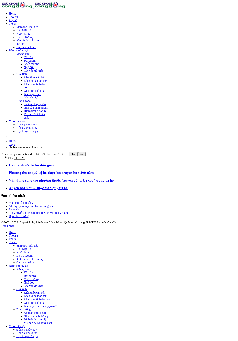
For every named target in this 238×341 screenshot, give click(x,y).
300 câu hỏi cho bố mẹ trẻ (31, 259)
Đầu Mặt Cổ (23, 30)
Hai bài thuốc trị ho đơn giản (31, 165)
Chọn (73, 154)
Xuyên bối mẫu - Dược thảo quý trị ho (38, 188)
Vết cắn (28, 57)
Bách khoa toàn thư (35, 80)
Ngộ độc (29, 67)
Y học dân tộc (17, 121)
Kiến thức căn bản (34, 77)
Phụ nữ (13, 20)
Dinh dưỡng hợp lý (35, 110)
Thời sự (13, 16)
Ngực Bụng (23, 33)
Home (12, 13)
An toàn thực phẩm (35, 104)
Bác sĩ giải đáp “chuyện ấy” (32, 96)
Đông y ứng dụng (26, 127)
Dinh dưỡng (23, 100)
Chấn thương (31, 63)
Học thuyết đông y (27, 131)
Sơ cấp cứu (23, 53)
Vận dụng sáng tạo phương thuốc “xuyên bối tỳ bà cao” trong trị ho (61, 180)
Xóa (82, 154)
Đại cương (30, 60)
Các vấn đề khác (26, 47)
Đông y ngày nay (26, 124)
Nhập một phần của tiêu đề (17, 154)
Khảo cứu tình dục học (37, 299)
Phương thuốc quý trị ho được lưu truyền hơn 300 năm (51, 173)
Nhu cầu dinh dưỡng (36, 107)
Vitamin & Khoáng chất (38, 322)
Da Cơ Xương (24, 37)
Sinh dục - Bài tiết (27, 27)
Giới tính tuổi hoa (34, 90)
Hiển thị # (7, 157)
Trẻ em (13, 23)
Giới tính (21, 74)
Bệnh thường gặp (19, 50)
